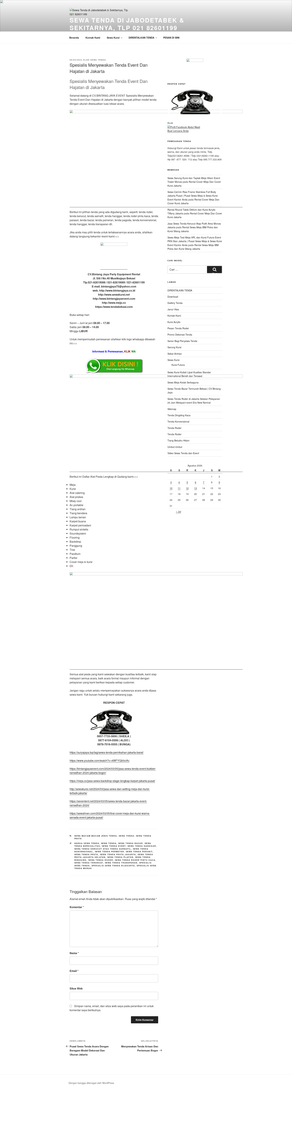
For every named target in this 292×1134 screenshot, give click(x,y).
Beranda (74, 37)
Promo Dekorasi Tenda (179, 334)
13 (195, 488)
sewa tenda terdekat (88, 862)
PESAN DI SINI (171, 37)
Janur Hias (173, 309)
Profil (170, 123)
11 (179, 488)
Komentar (77, 907)
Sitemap (171, 409)
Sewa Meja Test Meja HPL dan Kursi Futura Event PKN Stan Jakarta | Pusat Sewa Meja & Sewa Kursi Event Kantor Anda (194, 241)
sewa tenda (98, 60)
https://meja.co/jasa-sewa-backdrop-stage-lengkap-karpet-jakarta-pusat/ (112, 781)
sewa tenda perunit (139, 851)
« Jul (178, 511)
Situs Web (76, 988)
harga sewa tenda (86, 843)
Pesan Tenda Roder (178, 328)
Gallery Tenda (174, 303)
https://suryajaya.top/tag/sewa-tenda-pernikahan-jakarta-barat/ (106, 752)
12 (187, 488)
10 (171, 488)
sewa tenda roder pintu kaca (135, 860)
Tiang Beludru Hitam (178, 440)
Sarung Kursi (174, 347)
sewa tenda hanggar (142, 846)
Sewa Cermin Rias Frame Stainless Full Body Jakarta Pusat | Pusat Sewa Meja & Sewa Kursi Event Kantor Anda (192, 195)
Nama (74, 953)
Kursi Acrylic (173, 322)
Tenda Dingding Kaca (178, 415)
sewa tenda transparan (121, 862)
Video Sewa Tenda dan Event (183, 453)
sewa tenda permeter (109, 851)
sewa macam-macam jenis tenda (95, 836)
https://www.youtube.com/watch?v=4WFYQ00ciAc (99, 760)
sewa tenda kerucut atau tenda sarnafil (102, 849)
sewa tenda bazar (130, 843)
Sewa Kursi (113, 37)
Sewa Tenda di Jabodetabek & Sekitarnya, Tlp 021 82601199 (127, 24)
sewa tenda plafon (120, 857)
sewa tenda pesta (86, 854)
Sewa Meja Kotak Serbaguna (183, 382)
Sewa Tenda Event (114, 846)
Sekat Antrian (174, 353)
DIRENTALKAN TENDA (141, 37)
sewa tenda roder (100, 860)
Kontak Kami (93, 37)
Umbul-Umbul (174, 447)
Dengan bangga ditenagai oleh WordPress (91, 1083)
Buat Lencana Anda (178, 130)
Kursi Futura (178, 364)
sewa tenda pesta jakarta (118, 854)
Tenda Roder (174, 428)
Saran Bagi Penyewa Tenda (182, 341)
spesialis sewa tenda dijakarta (113, 865)
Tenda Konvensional (178, 421)
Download (172, 296)
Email (74, 971)
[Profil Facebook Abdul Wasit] (183, 127)
